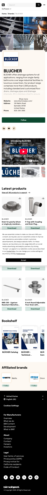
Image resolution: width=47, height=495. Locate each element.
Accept (23, 260)
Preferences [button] (20, 253)
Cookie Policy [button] (11, 251)
